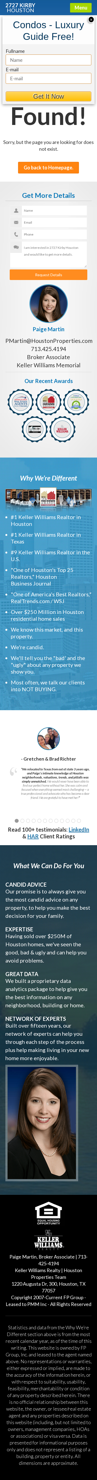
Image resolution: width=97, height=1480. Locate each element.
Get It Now (48, 96)
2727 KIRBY (20, 7)
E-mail (12, 69)
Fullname (15, 51)
